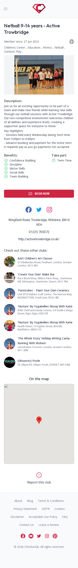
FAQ (65, 517)
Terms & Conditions (51, 501)
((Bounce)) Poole (29, 361)
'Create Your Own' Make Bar (36, 274)
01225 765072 (39, 232)
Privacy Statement (25, 509)
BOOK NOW (42, 193)
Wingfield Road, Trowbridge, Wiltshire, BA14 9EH (39, 222)
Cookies (59, 509)
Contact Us (26, 525)
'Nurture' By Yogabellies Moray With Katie (45, 306)
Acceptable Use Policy (43, 517)
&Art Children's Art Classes (35, 258)
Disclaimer (17, 517)
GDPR (46, 509)
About (18, 501)
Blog (30, 501)
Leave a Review (49, 525)
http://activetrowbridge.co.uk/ (39, 239)
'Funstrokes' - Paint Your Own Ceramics (43, 290)
